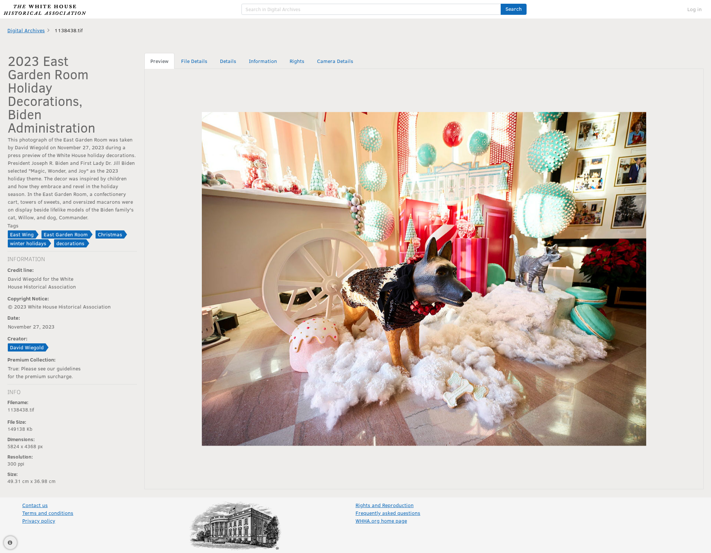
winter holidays (28, 243)
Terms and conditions (47, 512)
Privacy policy (38, 520)
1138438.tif (68, 30)
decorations (70, 243)
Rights (297, 60)
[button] (514, 9)
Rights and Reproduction (385, 505)
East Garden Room (66, 234)
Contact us (35, 505)
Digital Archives (26, 30)
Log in (694, 9)
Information (263, 60)
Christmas (110, 234)
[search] (371, 9)
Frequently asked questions (388, 512)
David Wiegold (27, 347)
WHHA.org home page (381, 520)
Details (228, 60)
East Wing (22, 234)
